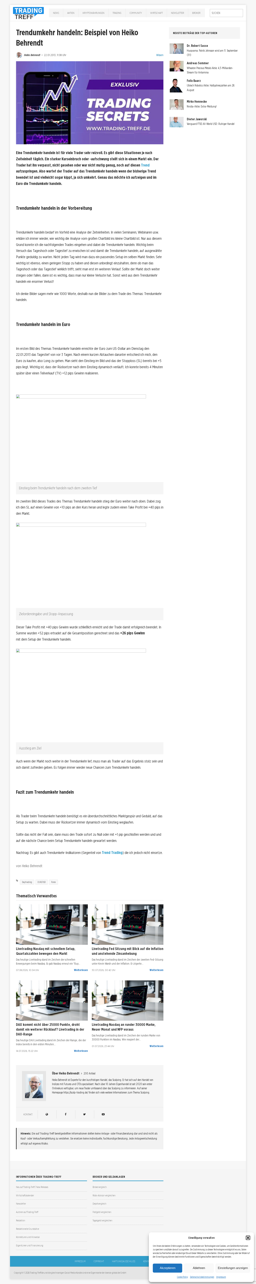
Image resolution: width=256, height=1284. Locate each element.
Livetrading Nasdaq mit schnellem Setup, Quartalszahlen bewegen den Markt (45, 951)
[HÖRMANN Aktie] (52, 924)
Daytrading (27, 882)
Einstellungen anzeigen (233, 1268)
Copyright (99, 1261)
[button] (248, 1238)
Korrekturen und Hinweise (28, 1237)
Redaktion (20, 1220)
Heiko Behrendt (32, 55)
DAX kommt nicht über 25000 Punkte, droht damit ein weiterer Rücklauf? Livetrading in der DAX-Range (50, 1029)
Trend (145, 165)
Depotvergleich (99, 1203)
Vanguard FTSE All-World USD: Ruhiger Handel (210, 123)
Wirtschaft (156, 12)
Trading (117, 12)
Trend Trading (112, 852)
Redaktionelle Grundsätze (27, 1228)
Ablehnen (199, 1268)
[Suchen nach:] (226, 13)
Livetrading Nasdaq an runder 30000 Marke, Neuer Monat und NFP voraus (123, 1026)
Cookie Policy (182, 1276)
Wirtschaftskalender (25, 1195)
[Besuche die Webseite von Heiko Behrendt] (47, 1114)
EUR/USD (42, 882)
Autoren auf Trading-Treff (27, 1212)
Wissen (159, 55)
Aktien (70, 12)
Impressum (221, 1276)
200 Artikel (89, 1073)
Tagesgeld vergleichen (102, 1220)
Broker (196, 12)
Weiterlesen (81, 970)
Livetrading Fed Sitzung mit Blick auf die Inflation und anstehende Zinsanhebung (127, 951)
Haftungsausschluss (123, 1261)
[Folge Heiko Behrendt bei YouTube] (103, 1114)
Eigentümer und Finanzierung (29, 1245)
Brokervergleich (100, 1187)
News (56, 12)
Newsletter (177, 12)
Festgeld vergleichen (102, 1212)
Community (136, 12)
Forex (53, 882)
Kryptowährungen (93, 12)
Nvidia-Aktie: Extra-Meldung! (202, 106)
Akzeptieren (167, 1268)
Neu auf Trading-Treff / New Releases (32, 1187)
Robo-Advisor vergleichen (104, 1195)
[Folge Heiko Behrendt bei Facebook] (65, 1114)
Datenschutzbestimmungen (202, 1276)
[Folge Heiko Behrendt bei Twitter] (84, 1114)
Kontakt (147, 1261)
